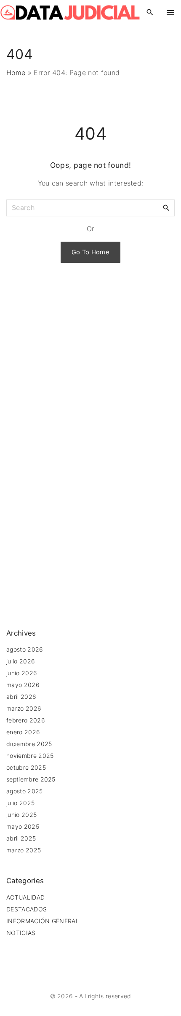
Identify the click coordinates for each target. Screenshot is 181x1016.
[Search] (166, 207)
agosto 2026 (24, 649)
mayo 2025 (22, 826)
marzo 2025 (23, 850)
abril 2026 (21, 696)
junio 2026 (21, 672)
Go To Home (90, 252)
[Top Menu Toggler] (170, 12)
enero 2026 (23, 732)
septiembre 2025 (31, 779)
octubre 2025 (26, 767)
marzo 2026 (23, 708)
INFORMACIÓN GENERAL (42, 920)
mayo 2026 (23, 684)
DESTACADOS (26, 909)
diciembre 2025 (29, 743)
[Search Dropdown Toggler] (150, 12)
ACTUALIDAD (25, 897)
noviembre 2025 (29, 755)
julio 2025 (20, 802)
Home (15, 72)
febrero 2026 (25, 720)
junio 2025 (21, 814)
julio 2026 (20, 661)
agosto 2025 (24, 791)
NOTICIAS (21, 932)
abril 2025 (21, 838)
